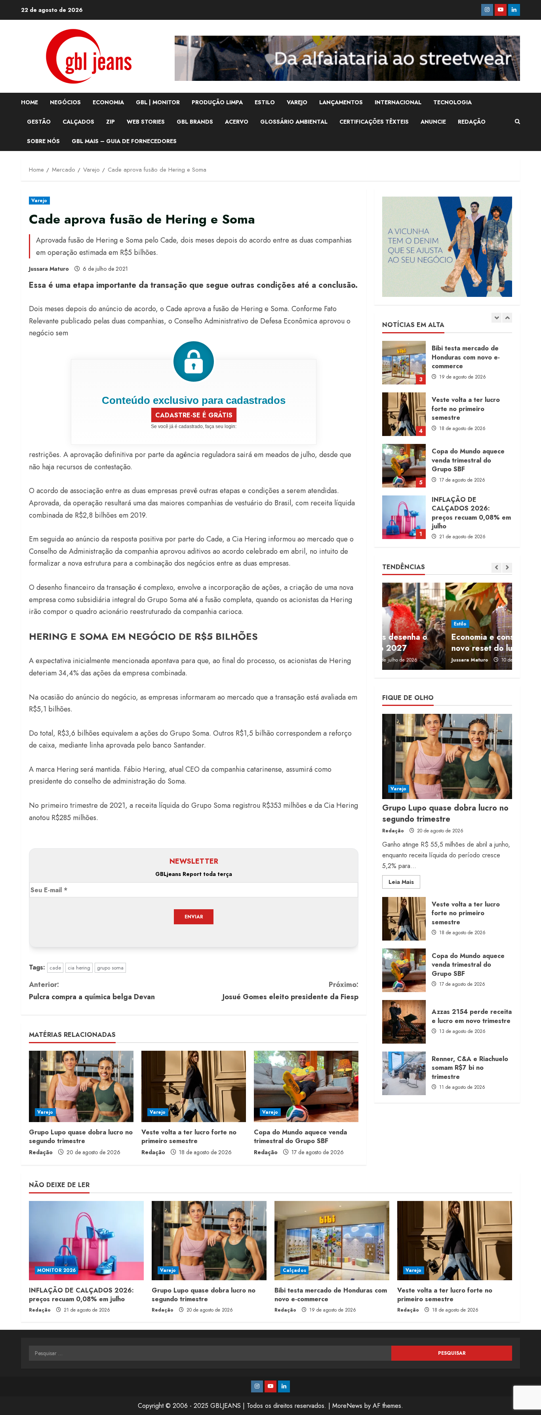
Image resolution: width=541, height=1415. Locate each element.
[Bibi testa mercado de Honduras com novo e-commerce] (331, 1240)
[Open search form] (517, 121)
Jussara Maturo (49, 269)
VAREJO (297, 102)
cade (55, 967)
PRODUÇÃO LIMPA (217, 102)
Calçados (294, 1270)
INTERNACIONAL (398, 102)
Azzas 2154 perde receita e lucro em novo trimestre (404, 1022)
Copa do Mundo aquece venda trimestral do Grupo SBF (300, 1136)
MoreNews (347, 1405)
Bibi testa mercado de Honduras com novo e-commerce (330, 1295)
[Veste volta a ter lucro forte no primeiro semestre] (193, 1086)
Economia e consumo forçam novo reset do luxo (441, 642)
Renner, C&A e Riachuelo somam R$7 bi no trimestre (404, 1073)
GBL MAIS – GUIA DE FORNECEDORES (124, 141)
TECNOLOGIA (452, 102)
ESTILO (265, 102)
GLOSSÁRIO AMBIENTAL (294, 122)
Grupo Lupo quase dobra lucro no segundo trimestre (81, 1136)
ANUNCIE (433, 122)
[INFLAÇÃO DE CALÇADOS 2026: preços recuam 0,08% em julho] (86, 1240)
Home (29, 102)
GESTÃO (39, 122)
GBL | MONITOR (158, 102)
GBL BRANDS (195, 122)
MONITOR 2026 (56, 1270)
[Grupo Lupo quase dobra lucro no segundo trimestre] (81, 1086)
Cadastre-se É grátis (193, 415)
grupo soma (110, 967)
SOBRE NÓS (43, 141)
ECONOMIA (108, 102)
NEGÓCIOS (65, 102)
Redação (41, 1152)
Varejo (39, 200)
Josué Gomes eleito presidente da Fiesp (290, 990)
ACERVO (236, 122)
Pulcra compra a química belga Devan (92, 990)
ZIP (110, 122)
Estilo (397, 623)
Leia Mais (404, 883)
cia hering (79, 967)
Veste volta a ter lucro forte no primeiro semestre (188, 1136)
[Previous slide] (496, 318)
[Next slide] (507, 318)
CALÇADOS (78, 122)
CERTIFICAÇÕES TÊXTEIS (374, 122)
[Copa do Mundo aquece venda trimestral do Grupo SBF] (306, 1086)
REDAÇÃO (472, 122)
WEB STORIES (146, 122)
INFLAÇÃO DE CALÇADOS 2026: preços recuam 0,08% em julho (404, 466)
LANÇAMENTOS (341, 102)
